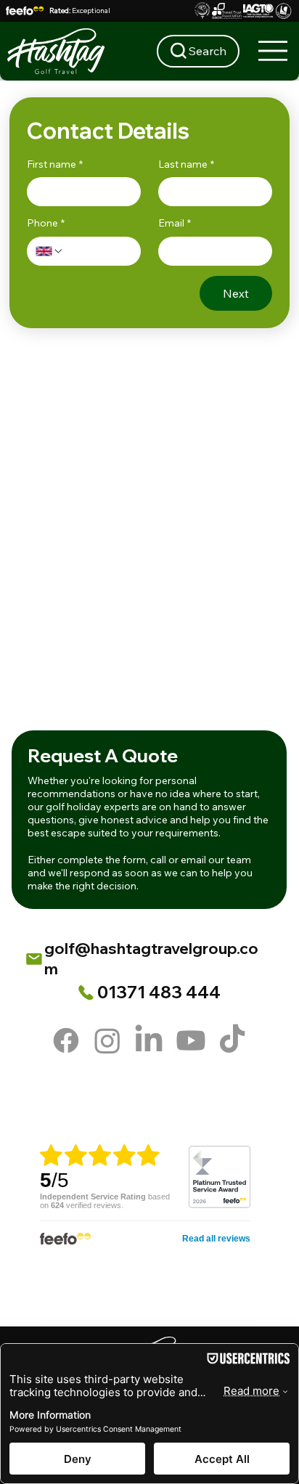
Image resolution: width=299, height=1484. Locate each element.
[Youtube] (191, 1040)
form (134, 859)
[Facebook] (66, 1040)
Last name (186, 164)
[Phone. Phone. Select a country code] (49, 251)
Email (174, 222)
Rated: (79, 10)
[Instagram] (107, 1040)
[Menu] (273, 51)
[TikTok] (232, 1040)
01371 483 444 (159, 992)
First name (55, 164)
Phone (46, 222)
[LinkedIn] (148, 1040)
